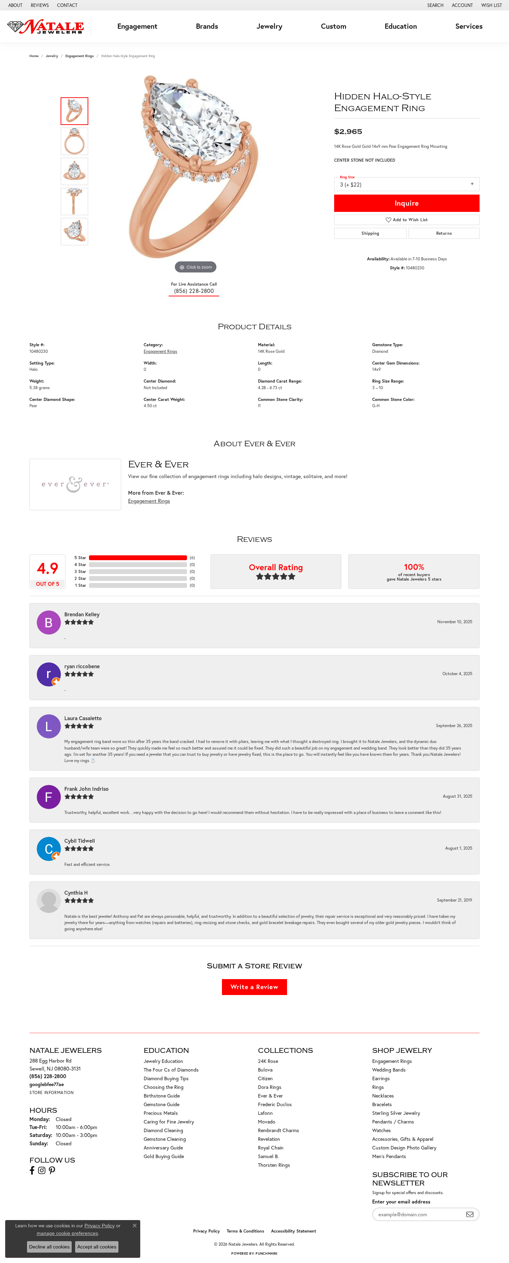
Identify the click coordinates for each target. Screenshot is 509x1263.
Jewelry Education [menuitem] (163, 1061)
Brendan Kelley (81, 614)
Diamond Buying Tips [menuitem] (166, 1078)
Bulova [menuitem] (265, 1069)
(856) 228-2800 (194, 290)
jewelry (52, 56)
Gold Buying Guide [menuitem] (164, 1156)
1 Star (80, 585)
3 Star (80, 571)
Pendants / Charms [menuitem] (393, 1121)
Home (33, 56)
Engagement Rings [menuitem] (392, 1061)
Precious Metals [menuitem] (161, 1113)
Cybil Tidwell (79, 840)
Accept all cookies (96, 1246)
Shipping (370, 233)
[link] (15, 5)
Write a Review (254, 987)
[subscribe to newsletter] (470, 1214)
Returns (444, 233)
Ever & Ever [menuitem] (270, 1095)
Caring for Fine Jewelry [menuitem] (169, 1121)
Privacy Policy (206, 1231)
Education (401, 26)
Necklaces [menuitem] (383, 1095)
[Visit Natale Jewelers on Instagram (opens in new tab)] (41, 1170)
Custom (333, 26)
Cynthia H (76, 892)
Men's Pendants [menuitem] (389, 1156)
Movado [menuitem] (266, 1121)
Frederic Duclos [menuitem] (275, 1104)
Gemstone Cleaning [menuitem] (165, 1139)
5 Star (80, 557)
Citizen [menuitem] (265, 1078)
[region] (196, 171)
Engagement (137, 26)
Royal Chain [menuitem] (271, 1147)
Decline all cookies (49, 1246)
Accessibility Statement (293, 1231)
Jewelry (270, 26)
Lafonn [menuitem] (265, 1113)
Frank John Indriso (86, 788)
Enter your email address (401, 1201)
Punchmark (266, 1253)
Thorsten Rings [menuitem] (274, 1165)
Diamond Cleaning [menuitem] (163, 1130)
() (192, 557)
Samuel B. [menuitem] (268, 1156)
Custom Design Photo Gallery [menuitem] (404, 1147)
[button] (435, 5)
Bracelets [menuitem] (382, 1104)
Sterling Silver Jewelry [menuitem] (396, 1113)
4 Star (80, 564)
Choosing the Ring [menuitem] (164, 1087)
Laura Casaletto (83, 718)
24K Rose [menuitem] (268, 1061)
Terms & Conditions (245, 1231)
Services (469, 26)
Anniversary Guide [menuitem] (163, 1147)
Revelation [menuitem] (269, 1139)
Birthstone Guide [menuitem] (162, 1095)
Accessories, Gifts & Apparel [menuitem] (403, 1139)
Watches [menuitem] (381, 1130)
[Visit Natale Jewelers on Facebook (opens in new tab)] (32, 1170)
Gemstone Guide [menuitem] (161, 1104)
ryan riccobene (82, 666)
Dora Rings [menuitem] (270, 1087)
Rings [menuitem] (378, 1087)
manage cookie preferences (67, 1233)
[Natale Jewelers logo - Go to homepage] (47, 26)
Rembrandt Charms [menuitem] (278, 1130)
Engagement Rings (79, 56)
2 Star (80, 578)
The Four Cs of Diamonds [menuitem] (171, 1069)
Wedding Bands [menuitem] (389, 1069)
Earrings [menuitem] (381, 1078)
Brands (207, 26)
